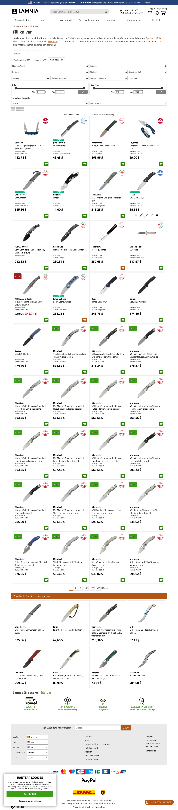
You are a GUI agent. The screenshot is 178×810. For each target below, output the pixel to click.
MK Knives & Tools (23, 298)
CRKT (132, 626)
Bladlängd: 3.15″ (135, 359)
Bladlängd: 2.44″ (20, 151)
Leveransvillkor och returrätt (98, 744)
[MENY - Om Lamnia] (156, 13)
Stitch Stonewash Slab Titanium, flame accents (106, 563)
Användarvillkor (92, 755)
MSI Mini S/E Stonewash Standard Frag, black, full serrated (145, 459)
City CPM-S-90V (137, 197)
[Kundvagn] (164, 13)
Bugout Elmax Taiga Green (103, 145)
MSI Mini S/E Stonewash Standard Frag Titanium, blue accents (145, 407)
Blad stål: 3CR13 (58, 205)
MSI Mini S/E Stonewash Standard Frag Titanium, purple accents (106, 459)
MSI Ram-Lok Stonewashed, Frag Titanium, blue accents (106, 511)
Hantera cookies (92, 759)
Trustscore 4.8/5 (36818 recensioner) (107, 2)
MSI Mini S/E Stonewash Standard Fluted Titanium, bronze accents (68, 407)
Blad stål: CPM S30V (136, 309)
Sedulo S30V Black (138, 301)
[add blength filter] (161, 92)
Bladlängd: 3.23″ (96, 151)
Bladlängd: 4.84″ (135, 255)
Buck (93, 298)
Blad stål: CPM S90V (136, 205)
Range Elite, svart (99, 301)
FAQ (87, 740)
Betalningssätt (91, 747)
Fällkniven (52, 41)
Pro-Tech (19, 672)
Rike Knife (134, 672)
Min (34, 92)
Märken (44, 20)
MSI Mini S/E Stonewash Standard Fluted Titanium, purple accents (106, 407)
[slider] (16, 88)
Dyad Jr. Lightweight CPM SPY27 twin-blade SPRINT (29, 147)
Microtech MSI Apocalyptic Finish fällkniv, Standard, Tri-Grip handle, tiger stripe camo (106, 632)
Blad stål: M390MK (59, 361)
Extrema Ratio (136, 246)
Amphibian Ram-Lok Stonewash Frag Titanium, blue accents (69, 355)
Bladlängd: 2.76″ (58, 151)
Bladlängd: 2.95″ (20, 255)
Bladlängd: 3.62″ (135, 307)
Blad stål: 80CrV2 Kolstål (61, 153)
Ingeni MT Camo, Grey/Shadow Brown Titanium (28, 303)
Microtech (57, 350)
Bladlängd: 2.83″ (135, 203)
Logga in (152, 8)
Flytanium (96, 246)
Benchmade (96, 142)
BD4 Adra (134, 249)
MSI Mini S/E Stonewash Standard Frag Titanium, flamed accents (68, 459)
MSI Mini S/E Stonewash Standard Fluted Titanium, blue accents (30, 407)
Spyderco (150, 38)
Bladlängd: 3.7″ (58, 255)
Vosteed (95, 672)
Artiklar (88, 751)
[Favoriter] (150, 13)
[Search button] (106, 12)
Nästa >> (105, 588)
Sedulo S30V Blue (23, 353)
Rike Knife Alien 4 (137, 675)
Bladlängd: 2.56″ (58, 307)
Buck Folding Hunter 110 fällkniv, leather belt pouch (68, 677)
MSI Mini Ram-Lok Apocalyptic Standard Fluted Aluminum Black (144, 355)
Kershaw (57, 194)
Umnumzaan (20, 197)
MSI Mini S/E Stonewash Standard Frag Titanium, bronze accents (30, 459)
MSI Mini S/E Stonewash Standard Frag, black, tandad (30, 511)
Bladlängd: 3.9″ (96, 359)
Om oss (88, 736)
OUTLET (156, 20)
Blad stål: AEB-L (96, 257)
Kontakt (149, 736)
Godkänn (30, 794)
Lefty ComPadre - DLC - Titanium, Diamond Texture (30, 251)
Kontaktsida (151, 750)
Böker (159, 38)
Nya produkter (67, 20)
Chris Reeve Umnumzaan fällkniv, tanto (30, 631)
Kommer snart (134, 20)
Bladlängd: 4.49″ (96, 255)
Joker (55, 626)
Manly (132, 194)
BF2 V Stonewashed (62, 301)
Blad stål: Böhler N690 (137, 257)
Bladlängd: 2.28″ (135, 151)
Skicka (126, 727)
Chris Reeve (20, 194)
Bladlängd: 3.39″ (96, 307)
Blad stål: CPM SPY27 (22, 153)
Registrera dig (161, 8)
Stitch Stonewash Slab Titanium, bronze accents (67, 563)
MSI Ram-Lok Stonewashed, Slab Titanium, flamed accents (144, 511)
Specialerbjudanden (89, 20)
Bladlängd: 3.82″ (58, 359)
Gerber (133, 298)
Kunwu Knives (21, 246)
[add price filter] (83, 92)
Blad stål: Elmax (96, 153)
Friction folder (59, 145)
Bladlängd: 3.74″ (96, 203)
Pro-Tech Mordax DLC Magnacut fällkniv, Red (29, 677)
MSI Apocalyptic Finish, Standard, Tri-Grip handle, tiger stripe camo (108, 355)
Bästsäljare (111, 20)
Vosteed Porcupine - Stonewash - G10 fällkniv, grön (106, 677)
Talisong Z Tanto (98, 249)
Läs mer (16, 53)
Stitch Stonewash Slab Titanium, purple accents (144, 563)
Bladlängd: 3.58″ (20, 307)
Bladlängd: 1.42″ (58, 203)
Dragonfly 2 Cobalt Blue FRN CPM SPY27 (144, 147)
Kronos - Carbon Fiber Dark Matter (68, 249)
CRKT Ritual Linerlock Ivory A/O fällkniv (144, 631)
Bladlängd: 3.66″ (20, 203)
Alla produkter (22, 20)
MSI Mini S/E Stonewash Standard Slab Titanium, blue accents (68, 511)
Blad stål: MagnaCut (21, 205)
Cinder (56, 197)
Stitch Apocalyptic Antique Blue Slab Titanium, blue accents (31, 563)
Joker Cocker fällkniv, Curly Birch (67, 629)
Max (53, 92)
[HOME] (25, 12)
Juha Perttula (59, 142)
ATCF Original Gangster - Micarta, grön (106, 199)
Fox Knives (96, 194)
